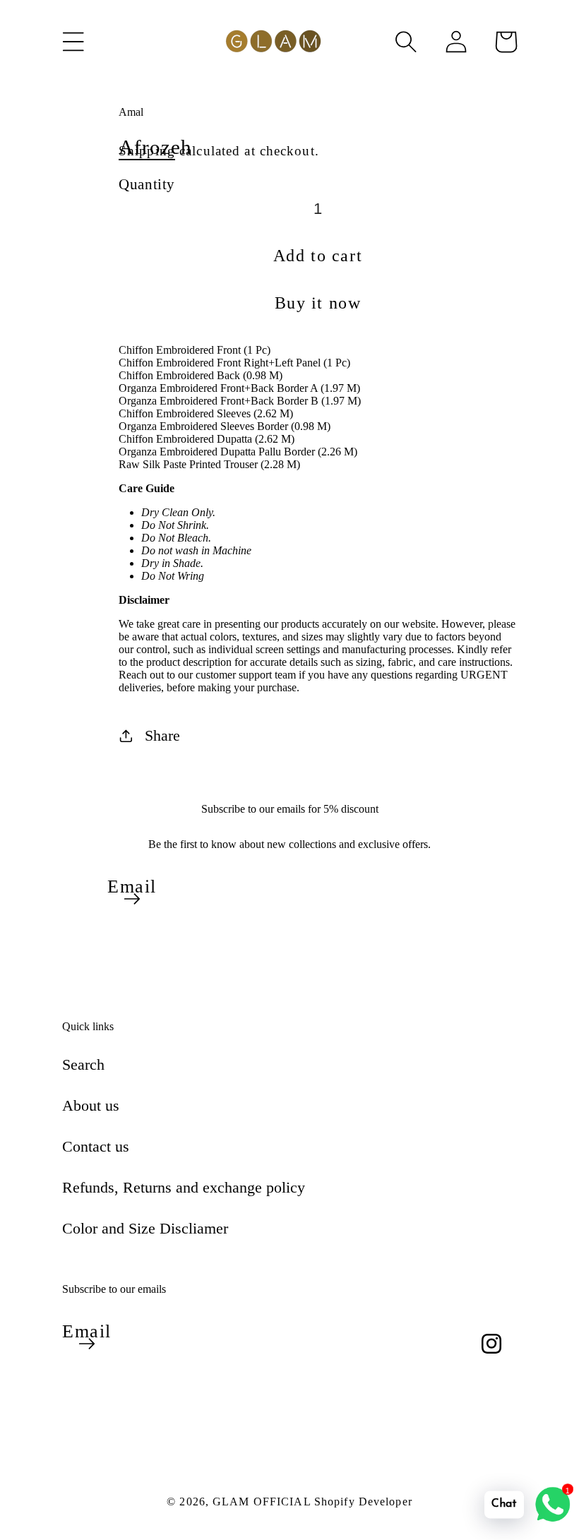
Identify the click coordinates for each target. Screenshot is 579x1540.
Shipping (147, 150)
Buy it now (318, 303)
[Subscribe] (132, 898)
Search (83, 1064)
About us (90, 1105)
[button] (73, 41)
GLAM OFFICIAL (263, 1502)
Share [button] (162, 735)
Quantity (147, 184)
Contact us (95, 1146)
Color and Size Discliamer (145, 1228)
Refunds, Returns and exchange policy (183, 1187)
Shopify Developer (363, 1502)
